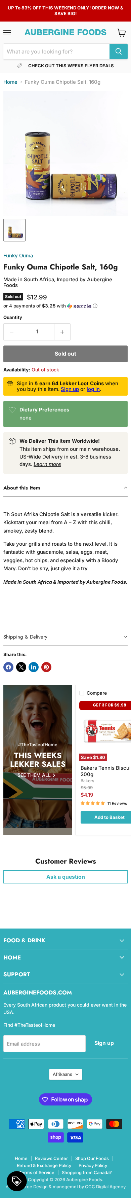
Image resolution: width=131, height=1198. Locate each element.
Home (10, 82)
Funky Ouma (18, 255)
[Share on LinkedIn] (34, 667)
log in (93, 389)
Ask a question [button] (65, 876)
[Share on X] (21, 667)
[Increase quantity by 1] (62, 331)
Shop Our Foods (92, 1158)
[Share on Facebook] (8, 667)
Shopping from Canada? (87, 1172)
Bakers (87, 780)
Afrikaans (62, 1074)
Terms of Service (36, 1172)
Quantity (12, 317)
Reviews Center (51, 1158)
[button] (65, 306)
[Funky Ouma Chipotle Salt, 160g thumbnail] (14, 230)
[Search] (119, 51)
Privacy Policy (93, 1165)
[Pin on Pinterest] (46, 667)
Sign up (70, 389)
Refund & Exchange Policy (44, 1165)
